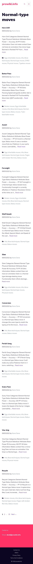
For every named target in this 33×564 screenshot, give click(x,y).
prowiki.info (10, 4)
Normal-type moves (17, 61)
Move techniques (17, 109)
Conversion (6, 303)
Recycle (5, 471)
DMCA (16, 552)
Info (22, 58)
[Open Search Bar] (24, 4)
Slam (4, 255)
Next (13, 514)
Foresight (6, 168)
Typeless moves (24, 63)
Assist (4, 125)
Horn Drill (6, 28)
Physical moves (12, 63)
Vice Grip (5, 430)
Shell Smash (7, 214)
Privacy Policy (16, 555)
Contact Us (16, 550)
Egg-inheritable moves (12, 58)
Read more (21, 147)
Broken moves (9, 106)
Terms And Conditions (16, 558)
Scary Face (6, 387)
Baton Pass (6, 74)
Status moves (15, 112)
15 (9, 514)
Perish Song (7, 344)
